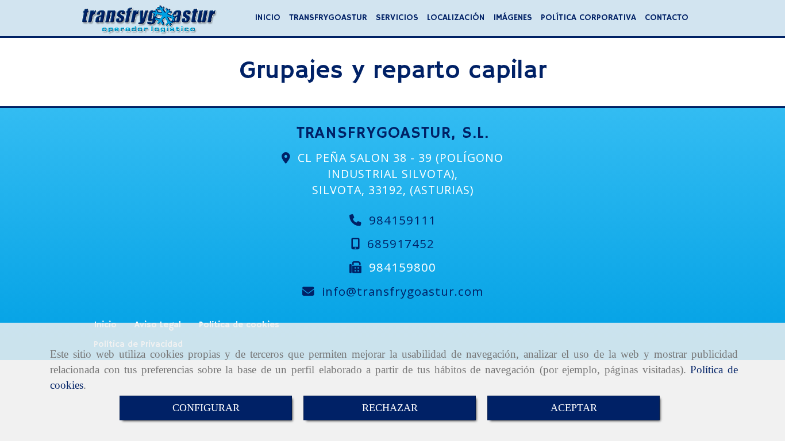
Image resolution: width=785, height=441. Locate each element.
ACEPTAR (574, 407)
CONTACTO (666, 17)
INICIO (267, 17)
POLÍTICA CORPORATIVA (588, 17)
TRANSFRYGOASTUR (328, 17)
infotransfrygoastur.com (402, 291)
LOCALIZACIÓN (455, 17)
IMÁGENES (512, 17)
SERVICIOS (397, 17)
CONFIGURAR (206, 407)
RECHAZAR (390, 407)
